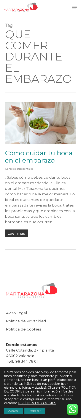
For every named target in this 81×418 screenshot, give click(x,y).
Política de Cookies (23, 329)
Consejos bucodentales (19, 168)
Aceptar (13, 410)
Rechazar (35, 410)
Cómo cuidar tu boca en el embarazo (39, 156)
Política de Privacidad (26, 321)
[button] (74, 7)
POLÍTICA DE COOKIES (37, 403)
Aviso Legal (16, 313)
